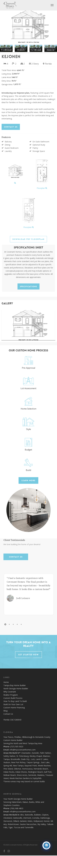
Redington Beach (35, 772)
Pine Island (8, 768)
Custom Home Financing (14, 707)
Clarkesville (17, 818)
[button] (52, 5)
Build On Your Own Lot (13, 704)
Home (6, 682)
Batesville (29, 814)
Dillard (16, 821)
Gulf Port (48, 772)
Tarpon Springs (33, 762)
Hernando (39, 737)
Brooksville (15, 759)
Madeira (40, 775)
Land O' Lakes (42, 759)
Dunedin (35, 753)
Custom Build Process (12, 698)
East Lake (45, 762)
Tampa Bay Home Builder (14, 685)
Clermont (27, 818)
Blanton (46, 756)
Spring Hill (7, 765)
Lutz (33, 759)
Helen (29, 821)
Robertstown (13, 824)
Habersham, (17, 802)
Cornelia (35, 818)
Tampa (6, 759)
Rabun (25, 802)
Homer (47, 821)
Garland (23, 821)
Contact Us (8, 714)
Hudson (6, 762)
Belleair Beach (9, 775)
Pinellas (17, 737)
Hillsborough (27, 737)
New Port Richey (18, 762)
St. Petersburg (22, 756)
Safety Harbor (9, 756)
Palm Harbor (45, 753)
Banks (31, 802)
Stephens (7, 805)
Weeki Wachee (44, 765)
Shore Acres (22, 775)
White (37, 802)
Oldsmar (17, 768)
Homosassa (27, 768)
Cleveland (7, 818)
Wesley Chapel (36, 756)
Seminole (32, 775)
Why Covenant (9, 691)
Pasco (10, 737)
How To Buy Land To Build (15, 701)
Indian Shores (21, 772)
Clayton (45, 814)
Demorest (7, 821)
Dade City (25, 759)
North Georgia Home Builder (15, 688)
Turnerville (29, 827)
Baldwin (37, 814)
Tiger (10, 827)
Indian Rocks (8, 772)
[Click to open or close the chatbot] (46, 845)
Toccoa (17, 827)
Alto (22, 814)
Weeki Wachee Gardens (20, 778)
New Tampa (18, 765)
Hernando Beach (41, 768)
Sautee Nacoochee (28, 824)
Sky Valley (41, 824)
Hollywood (38, 821)
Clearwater (26, 753)
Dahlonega (45, 818)
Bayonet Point (31, 765)
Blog (5, 710)
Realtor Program (10, 695)
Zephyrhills (36, 778)
